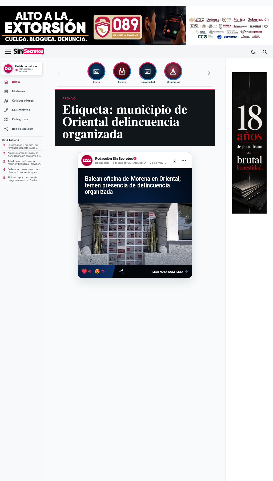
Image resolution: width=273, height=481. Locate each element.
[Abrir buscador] (264, 51)
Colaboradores (23, 100)
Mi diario (18, 91)
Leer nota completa (170, 271)
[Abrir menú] (7, 52)
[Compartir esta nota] (121, 271)
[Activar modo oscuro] (253, 52)
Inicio (16, 82)
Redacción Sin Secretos (114, 158)
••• (184, 161)
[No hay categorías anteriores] (60, 73)
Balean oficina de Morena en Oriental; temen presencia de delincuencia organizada (133, 185)
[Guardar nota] (174, 160)
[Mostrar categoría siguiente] (208, 73)
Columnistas (21, 110)
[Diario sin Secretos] (28, 51)
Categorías (20, 119)
